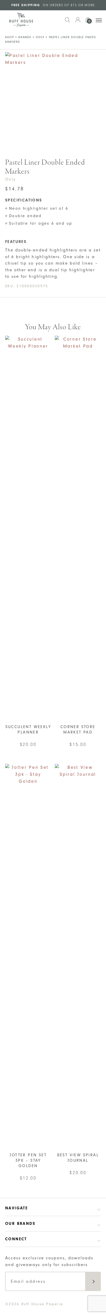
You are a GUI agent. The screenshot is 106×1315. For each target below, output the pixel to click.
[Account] (77, 22)
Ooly (40, 37)
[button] (67, 22)
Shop (9, 37)
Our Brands (20, 1223)
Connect (16, 1239)
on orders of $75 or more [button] (53, 5)
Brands (24, 37)
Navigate (16, 1208)
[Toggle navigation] (99, 20)
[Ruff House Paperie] (21, 20)
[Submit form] (93, 1281)
